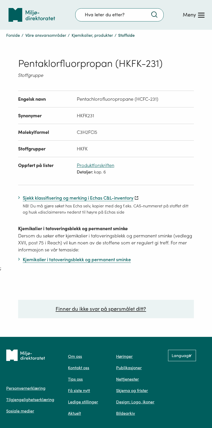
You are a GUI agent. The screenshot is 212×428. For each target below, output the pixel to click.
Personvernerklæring (26, 388)
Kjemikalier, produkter (92, 35)
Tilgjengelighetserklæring (30, 399)
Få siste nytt (79, 390)
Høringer (124, 356)
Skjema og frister (132, 390)
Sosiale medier (20, 411)
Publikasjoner (129, 367)
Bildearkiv (125, 413)
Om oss (75, 356)
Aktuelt (74, 413)
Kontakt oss (78, 367)
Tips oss (75, 379)
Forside (13, 35)
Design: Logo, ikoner (135, 401)
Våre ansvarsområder (45, 35)
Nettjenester (127, 379)
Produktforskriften (95, 165)
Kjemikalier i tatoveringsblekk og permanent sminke (73, 228)
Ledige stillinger (83, 401)
